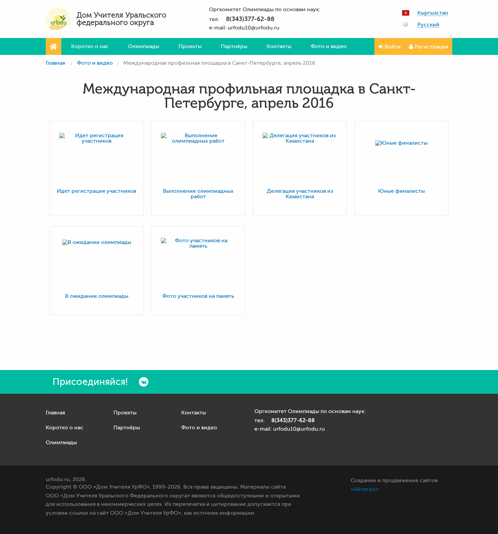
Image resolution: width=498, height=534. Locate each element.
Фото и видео (329, 46)
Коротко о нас (90, 46)
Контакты (279, 46)
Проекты (190, 46)
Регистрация (430, 47)
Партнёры (234, 46)
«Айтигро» (365, 489)
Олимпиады (143, 46)
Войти (392, 47)
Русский (428, 25)
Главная (55, 63)
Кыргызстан (432, 13)
